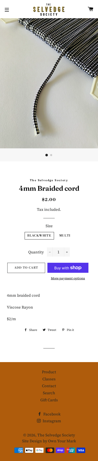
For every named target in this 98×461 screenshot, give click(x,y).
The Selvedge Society (56, 435)
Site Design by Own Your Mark (49, 441)
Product (49, 372)
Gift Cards (49, 400)
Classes (49, 379)
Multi (65, 235)
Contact (49, 386)
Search (49, 393)
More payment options (68, 278)
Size (49, 226)
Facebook (51, 414)
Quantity (36, 252)
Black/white (39, 235)
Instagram (51, 421)
